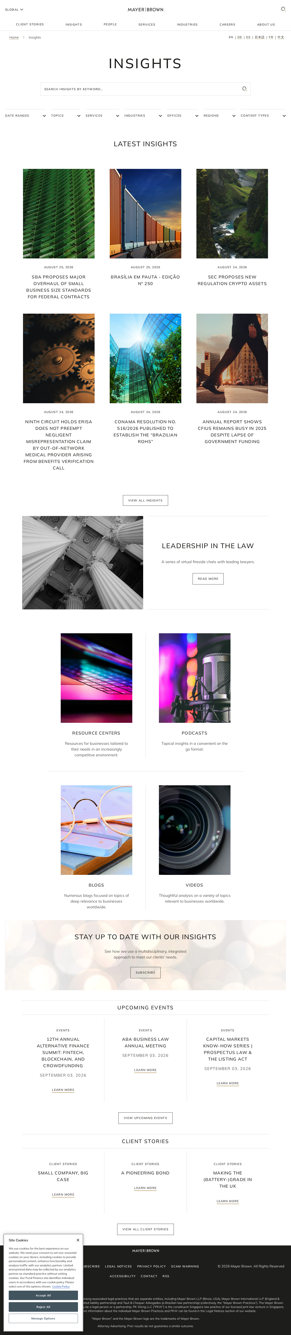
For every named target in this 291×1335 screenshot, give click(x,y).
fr (271, 37)
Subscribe (146, 972)
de (240, 37)
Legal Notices (118, 1266)
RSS (166, 1276)
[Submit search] (244, 89)
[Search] (283, 9)
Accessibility (123, 1276)
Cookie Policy (61, 1286)
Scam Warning (185, 1266)
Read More (208, 579)
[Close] (78, 1240)
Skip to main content (20, 3)
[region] (43, 1283)
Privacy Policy (151, 1266)
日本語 (260, 37)
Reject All (43, 1307)
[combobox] (146, 89)
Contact (149, 1276)
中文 (281, 37)
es (248, 37)
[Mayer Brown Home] (145, 9)
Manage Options (43, 1318)
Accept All (43, 1295)
